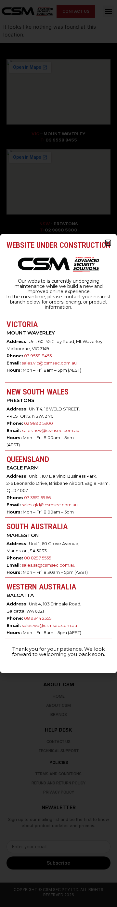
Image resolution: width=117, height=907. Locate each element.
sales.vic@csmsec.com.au (49, 362)
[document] (58, 453)
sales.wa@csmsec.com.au (49, 625)
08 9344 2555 (37, 618)
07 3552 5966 (37, 497)
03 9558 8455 (38, 355)
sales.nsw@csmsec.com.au (50, 430)
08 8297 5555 (37, 557)
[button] (108, 242)
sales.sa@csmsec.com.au (48, 565)
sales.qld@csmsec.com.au (50, 504)
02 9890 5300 (38, 423)
